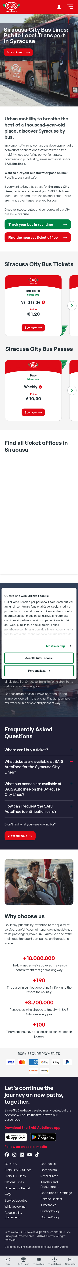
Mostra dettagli (56, 645)
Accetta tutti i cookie (39, 658)
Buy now (31, 328)
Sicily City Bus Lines (18, 1170)
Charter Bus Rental (17, 1188)
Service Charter (51, 1199)
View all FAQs (17, 836)
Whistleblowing (15, 1206)
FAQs (8, 1194)
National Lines (14, 1182)
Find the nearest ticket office (33, 237)
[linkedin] (22, 1154)
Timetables (48, 1205)
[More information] (43, 302)
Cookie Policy (50, 1217)
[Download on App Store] (16, 1137)
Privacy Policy (50, 1211)
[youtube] (29, 1154)
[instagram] (14, 1154)
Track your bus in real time (30, 224)
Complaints (49, 1170)
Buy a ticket (15, 52)
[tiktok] (37, 1154)
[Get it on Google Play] (43, 1137)
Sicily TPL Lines (15, 1176)
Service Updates (16, 1200)
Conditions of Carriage (56, 1193)
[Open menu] (69, 7)
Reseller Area (49, 1176)
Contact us (48, 1164)
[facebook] (7, 1154)
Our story (11, 1164)
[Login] (59, 7)
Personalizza (36, 670)
